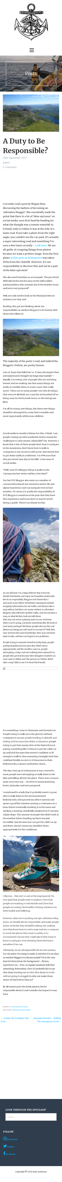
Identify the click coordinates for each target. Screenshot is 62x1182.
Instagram (12, 1139)
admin (6, 162)
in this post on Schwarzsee (26, 257)
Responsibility (25, 1010)
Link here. (41, 245)
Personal (24, 1007)
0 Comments (10, 167)
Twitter (10, 1146)
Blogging (16, 1010)
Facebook (10, 1154)
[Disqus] (31, 1062)
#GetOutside (16, 1007)
